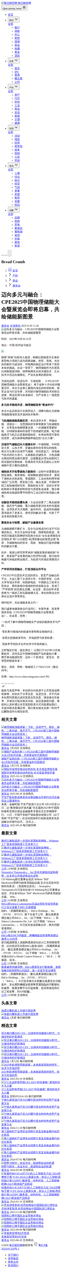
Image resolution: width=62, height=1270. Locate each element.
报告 (17, 139)
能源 (17, 115)
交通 (17, 119)
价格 (17, 238)
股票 (17, 75)
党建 (17, 201)
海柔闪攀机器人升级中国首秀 (18, 1010)
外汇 (17, 34)
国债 (17, 41)
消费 (11, 210)
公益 (17, 156)
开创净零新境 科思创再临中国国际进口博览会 (28, 1208)
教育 (17, 197)
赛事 (17, 190)
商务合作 (13, 1261)
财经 (11, 20)
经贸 (17, 183)
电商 (17, 221)
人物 (17, 173)
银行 (17, 27)
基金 (17, 45)
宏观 (17, 194)
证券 (11, 61)
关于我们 (13, 1254)
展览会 (17, 285)
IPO (17, 71)
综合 (17, 176)
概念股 (18, 78)
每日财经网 (15, 1245)
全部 (10, 24)
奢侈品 (18, 228)
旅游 (17, 235)
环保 (17, 160)
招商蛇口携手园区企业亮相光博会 (21, 1215)
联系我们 (13, 1265)
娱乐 (17, 180)
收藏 (17, 48)
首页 (10, 14)
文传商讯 (15, 325)
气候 (17, 187)
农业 (17, 112)
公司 (17, 82)
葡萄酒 (18, 231)
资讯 (11, 166)
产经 (11, 87)
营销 (17, 153)
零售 (17, 224)
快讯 (17, 204)
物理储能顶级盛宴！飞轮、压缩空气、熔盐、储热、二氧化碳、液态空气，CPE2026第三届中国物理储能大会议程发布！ (30, 741)
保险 (17, 31)
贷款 (17, 55)
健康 (17, 122)
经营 (17, 142)
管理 (11, 128)
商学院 (18, 146)
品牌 (17, 217)
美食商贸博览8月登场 (13, 1236)
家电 (17, 242)
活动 (17, 135)
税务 (17, 149)
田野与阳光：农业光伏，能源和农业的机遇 (26, 1166)
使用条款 (13, 1258)
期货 (17, 38)
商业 (17, 108)
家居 (17, 245)
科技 (17, 101)
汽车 (17, 98)
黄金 (17, 52)
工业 (17, 105)
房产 (17, 94)
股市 (17, 68)
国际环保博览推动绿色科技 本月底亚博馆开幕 (28, 772)
